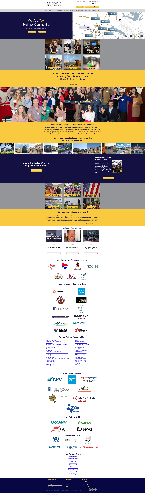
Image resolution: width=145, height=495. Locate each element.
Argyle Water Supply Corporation (53, 341)
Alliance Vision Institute (51, 340)
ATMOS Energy (73, 456)
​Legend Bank (73, 466)
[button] (51, 10)
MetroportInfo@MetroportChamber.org (51, 490)
